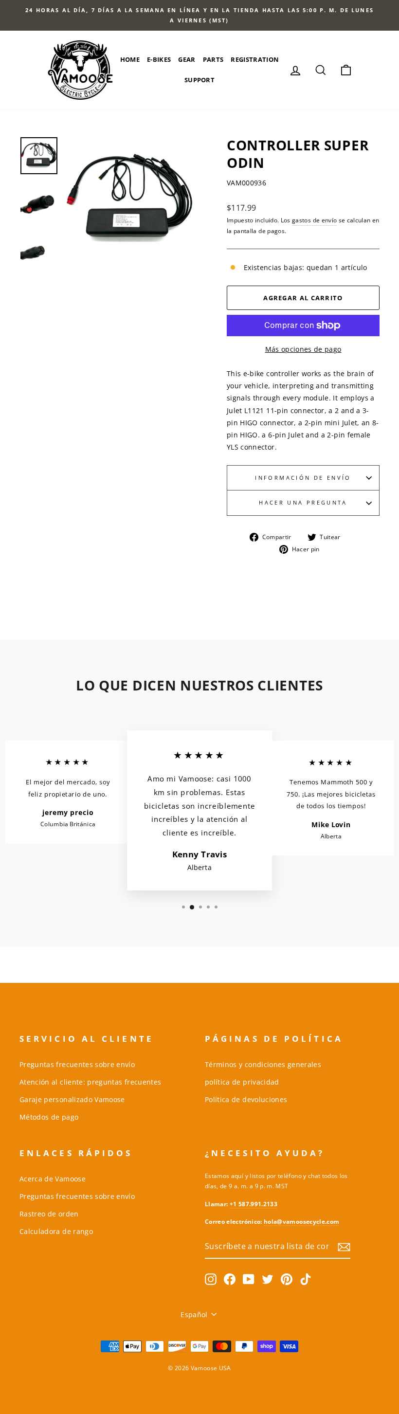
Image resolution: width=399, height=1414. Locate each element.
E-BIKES (159, 59)
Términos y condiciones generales (263, 1064)
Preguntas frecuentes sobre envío (77, 1064)
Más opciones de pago (303, 349)
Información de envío (303, 477)
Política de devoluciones (246, 1099)
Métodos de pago (48, 1117)
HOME (130, 59)
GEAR (186, 59)
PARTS (213, 59)
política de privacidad (242, 1082)
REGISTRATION (255, 59)
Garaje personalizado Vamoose (72, 1099)
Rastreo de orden (49, 1213)
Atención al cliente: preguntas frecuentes (90, 1082)
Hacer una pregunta (303, 502)
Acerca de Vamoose (52, 1178)
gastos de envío (314, 220)
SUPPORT (199, 79)
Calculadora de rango (56, 1231)
